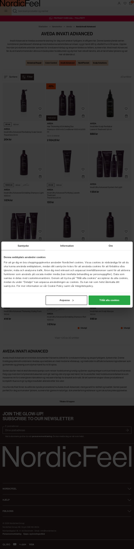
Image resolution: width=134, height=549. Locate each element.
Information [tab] (67, 245)
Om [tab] (111, 245)
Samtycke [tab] (23, 245)
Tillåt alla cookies (109, 300)
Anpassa (64, 300)
